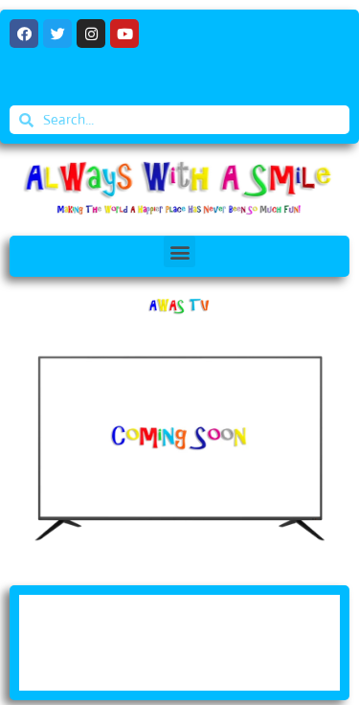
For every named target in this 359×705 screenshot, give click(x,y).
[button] (179, 251)
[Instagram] (91, 33)
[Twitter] (57, 33)
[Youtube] (124, 33)
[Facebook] (24, 33)
